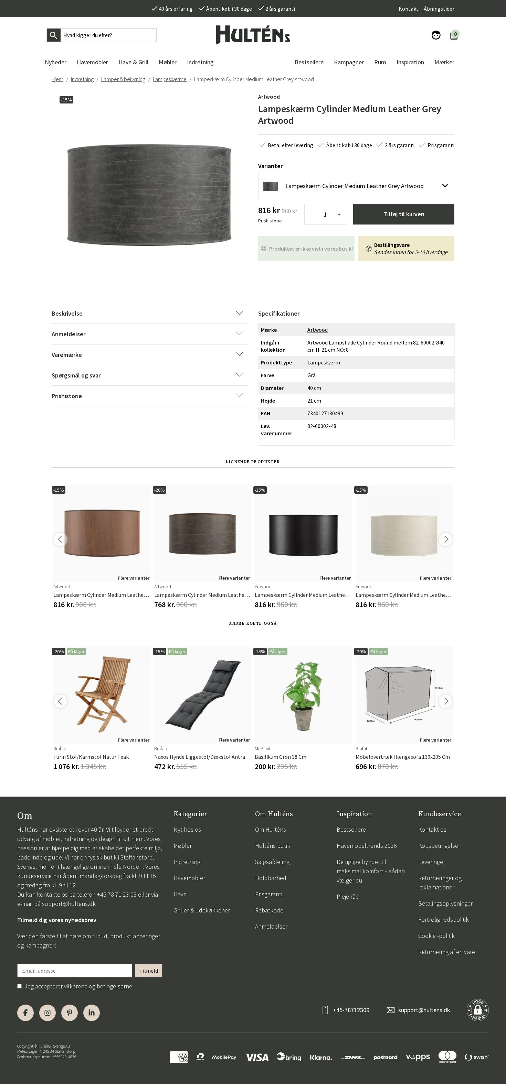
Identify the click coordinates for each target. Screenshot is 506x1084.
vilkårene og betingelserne (98, 986)
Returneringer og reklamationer (440, 882)
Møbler (182, 846)
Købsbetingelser (439, 846)
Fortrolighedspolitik (443, 919)
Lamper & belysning (123, 79)
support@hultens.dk (69, 904)
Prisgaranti (268, 894)
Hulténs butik (272, 846)
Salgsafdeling (272, 862)
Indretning (82, 79)
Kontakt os (432, 829)
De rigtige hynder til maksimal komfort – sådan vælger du (371, 871)
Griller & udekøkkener (201, 910)
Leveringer (431, 862)
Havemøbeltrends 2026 (367, 846)
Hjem (57, 79)
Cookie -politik (436, 936)
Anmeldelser (271, 926)
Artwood (269, 96)
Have (180, 894)
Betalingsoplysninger (445, 903)
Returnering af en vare (446, 952)
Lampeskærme (170, 79)
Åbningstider (439, 8)
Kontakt (409, 8)
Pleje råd (348, 896)
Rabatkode (269, 910)
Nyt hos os (187, 829)
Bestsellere (351, 829)
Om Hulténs (270, 829)
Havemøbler (189, 878)
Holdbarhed (270, 878)
